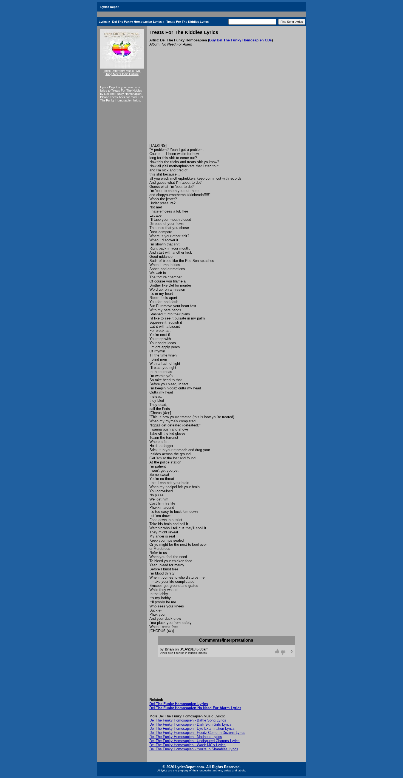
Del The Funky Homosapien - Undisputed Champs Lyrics (194, 741)
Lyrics (103, 21)
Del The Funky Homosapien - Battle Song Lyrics (187, 720)
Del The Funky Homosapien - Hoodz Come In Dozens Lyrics (197, 733)
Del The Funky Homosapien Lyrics (137, 21)
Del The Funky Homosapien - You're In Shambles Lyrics (193, 749)
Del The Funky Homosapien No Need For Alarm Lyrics (195, 708)
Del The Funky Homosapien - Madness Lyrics (185, 737)
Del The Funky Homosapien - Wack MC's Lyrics (187, 745)
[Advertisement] (226, 102)
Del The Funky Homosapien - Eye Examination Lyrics (192, 728)
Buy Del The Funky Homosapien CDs (240, 40)
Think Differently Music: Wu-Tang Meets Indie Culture (122, 72)
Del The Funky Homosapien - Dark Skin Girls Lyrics (190, 724)
